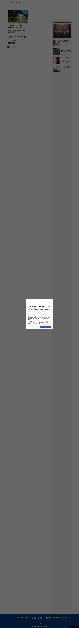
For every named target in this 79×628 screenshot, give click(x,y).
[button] (39, 314)
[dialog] (39, 314)
